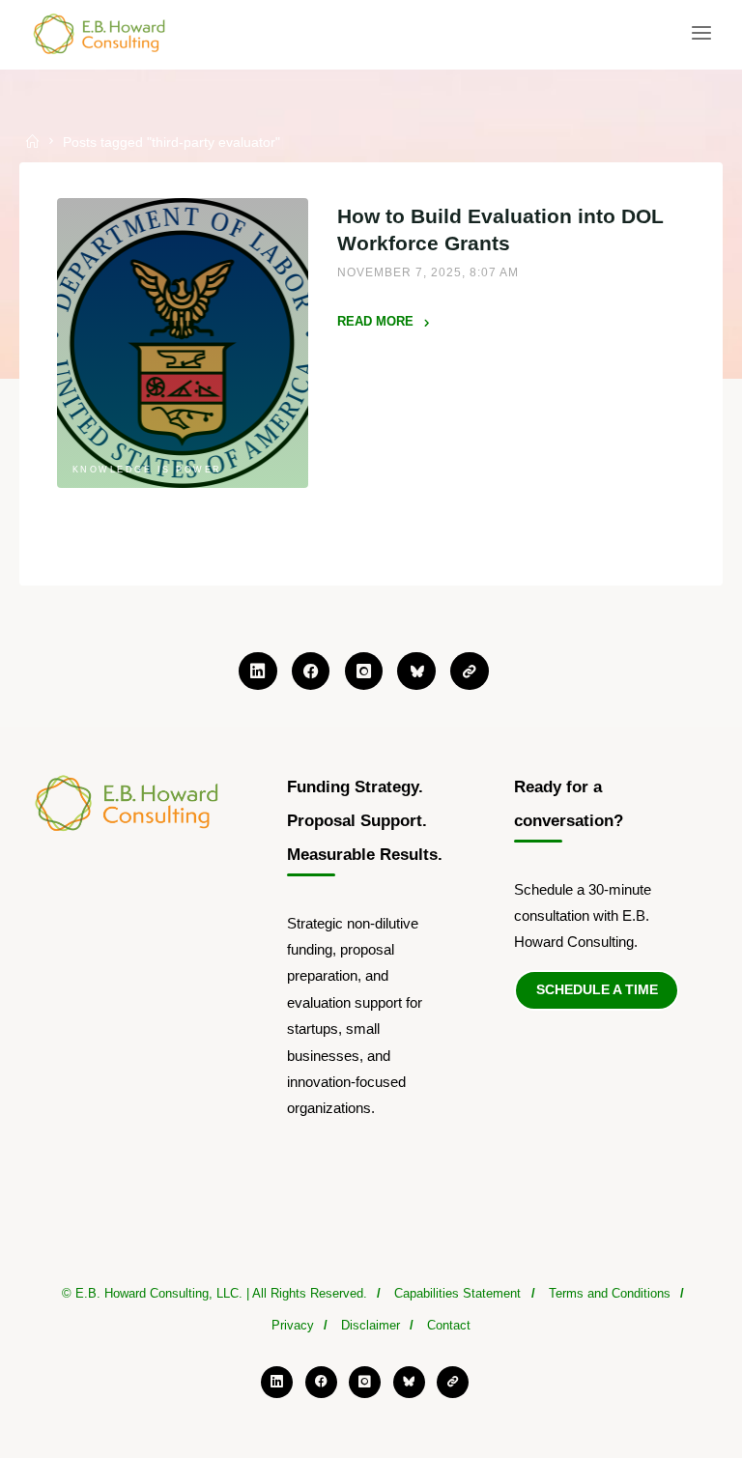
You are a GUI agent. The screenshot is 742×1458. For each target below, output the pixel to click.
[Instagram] (364, 671)
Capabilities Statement (457, 1294)
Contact (449, 1325)
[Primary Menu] (701, 34)
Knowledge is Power (146, 470)
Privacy (292, 1325)
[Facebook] (311, 671)
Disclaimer (370, 1325)
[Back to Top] (371, 1286)
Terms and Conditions (610, 1294)
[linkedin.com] (258, 671)
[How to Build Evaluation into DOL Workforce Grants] (182, 343)
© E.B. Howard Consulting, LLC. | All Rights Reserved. (214, 1294)
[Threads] (469, 671)
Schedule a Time (597, 990)
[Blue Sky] (416, 671)
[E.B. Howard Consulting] (100, 33)
